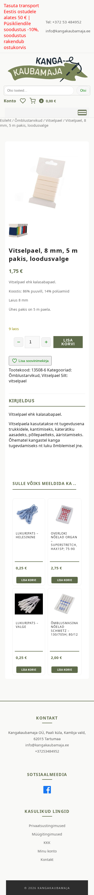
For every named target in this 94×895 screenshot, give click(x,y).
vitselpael (18, 381)
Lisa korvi (68, 342)
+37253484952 (47, 751)
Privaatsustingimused (47, 825)
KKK (47, 842)
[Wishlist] (23, 101)
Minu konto (47, 851)
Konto (10, 101)
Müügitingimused (47, 834)
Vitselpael (54, 120)
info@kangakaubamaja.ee (68, 30)
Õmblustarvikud (28, 120)
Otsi (83, 90)
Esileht (5, 120)
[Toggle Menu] (82, 112)
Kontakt (47, 859)
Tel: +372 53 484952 (63, 21)
